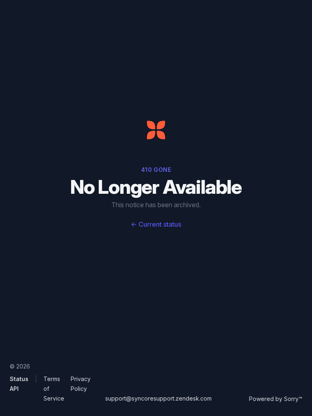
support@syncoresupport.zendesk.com (158, 398)
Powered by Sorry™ (275, 398)
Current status (156, 224)
